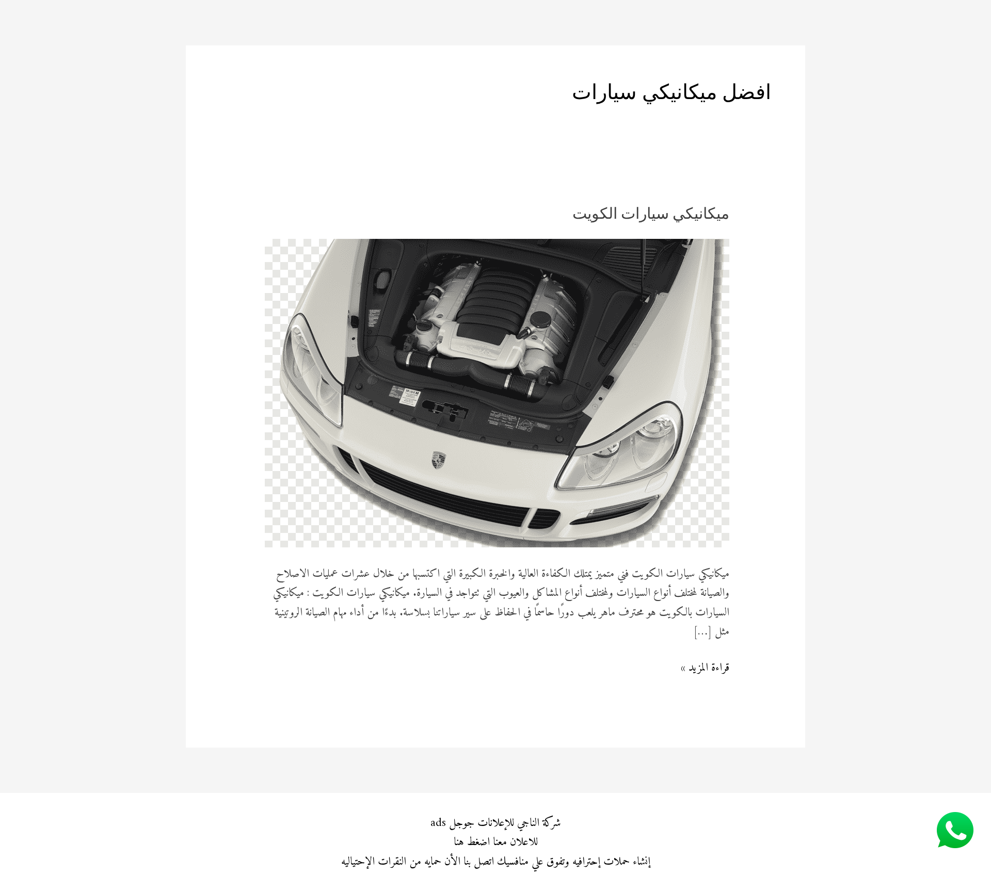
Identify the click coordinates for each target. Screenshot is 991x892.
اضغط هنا (472, 842)
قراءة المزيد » (705, 667)
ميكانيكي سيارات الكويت (650, 215)
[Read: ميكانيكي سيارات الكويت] (497, 393)
